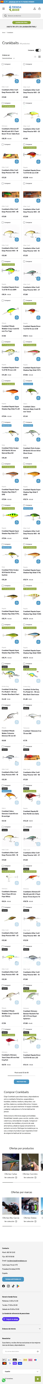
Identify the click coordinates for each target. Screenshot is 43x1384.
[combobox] (21, 15)
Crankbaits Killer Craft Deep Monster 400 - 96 (31, 773)
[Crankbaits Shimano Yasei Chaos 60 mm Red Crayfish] (11, 1040)
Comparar (31, 50)
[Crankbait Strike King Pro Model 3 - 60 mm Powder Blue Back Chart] (11, 675)
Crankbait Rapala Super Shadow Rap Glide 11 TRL (32, 571)
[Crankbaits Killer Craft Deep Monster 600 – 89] (11, 194)
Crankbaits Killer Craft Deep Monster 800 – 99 (10, 973)
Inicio (3, 32)
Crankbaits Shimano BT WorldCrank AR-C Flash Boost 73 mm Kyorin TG (31, 894)
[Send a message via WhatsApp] (3, 1380)
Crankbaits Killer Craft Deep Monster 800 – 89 (31, 532)
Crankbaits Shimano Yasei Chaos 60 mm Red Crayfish (10, 1057)
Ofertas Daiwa (30, 1218)
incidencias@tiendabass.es (17, 1261)
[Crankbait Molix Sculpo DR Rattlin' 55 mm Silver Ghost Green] (32, 433)
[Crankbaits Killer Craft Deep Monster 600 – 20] (32, 114)
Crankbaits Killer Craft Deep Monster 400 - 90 (10, 171)
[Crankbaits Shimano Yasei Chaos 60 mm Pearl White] (11, 877)
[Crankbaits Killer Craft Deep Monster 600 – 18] (11, 838)
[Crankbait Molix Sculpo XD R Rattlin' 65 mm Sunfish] (11, 555)
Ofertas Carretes (30, 1174)
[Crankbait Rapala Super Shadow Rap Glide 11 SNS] (32, 597)
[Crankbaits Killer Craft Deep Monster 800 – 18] (11, 233)
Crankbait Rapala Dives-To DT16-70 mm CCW (32, 327)
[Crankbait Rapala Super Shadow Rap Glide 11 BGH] (32, 636)
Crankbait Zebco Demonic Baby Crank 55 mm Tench (31, 409)
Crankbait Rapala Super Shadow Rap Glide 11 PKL (11, 651)
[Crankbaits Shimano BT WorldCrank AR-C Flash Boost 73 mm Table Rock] (11, 114)
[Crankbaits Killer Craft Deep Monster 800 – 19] (11, 757)
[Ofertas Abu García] (10, 1206)
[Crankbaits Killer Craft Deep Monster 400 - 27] (32, 838)
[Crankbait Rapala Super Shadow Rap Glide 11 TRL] (32, 555)
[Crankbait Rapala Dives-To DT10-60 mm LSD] (32, 1040)
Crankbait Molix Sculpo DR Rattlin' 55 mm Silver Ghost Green (32, 450)
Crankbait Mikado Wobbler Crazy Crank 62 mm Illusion (10, 1013)
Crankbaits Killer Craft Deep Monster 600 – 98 (10, 91)
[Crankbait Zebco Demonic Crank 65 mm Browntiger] (11, 796)
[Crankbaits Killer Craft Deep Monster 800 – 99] (11, 957)
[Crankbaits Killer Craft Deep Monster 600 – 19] (32, 957)
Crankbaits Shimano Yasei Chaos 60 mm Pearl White (9, 893)
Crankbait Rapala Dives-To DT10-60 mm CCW (32, 171)
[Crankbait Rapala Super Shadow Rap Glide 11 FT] (11, 516)
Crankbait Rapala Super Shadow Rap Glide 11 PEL (11, 612)
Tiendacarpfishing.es (13, 1279)
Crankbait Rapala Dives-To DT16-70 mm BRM (10, 288)
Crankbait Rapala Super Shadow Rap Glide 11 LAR (11, 407)
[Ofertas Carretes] (30, 1162)
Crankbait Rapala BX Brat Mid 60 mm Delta (31, 812)
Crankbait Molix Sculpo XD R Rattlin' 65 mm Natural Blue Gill (10, 450)
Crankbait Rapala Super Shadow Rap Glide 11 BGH (32, 651)
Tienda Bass (9, 1378)
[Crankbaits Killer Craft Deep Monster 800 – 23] (11, 918)
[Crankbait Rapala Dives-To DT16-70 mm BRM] (11, 272)
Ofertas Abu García (10, 1218)
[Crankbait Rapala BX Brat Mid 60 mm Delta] (32, 796)
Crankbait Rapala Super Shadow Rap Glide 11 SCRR (32, 492)
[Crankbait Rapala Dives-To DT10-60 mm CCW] (32, 155)
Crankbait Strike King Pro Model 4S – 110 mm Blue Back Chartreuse (31, 691)
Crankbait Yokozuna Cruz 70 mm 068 (32, 732)
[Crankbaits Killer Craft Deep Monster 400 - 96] (32, 757)
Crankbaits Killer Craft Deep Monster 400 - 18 (31, 249)
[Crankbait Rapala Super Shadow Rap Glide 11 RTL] (32, 353)
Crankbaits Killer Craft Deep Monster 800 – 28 (31, 210)
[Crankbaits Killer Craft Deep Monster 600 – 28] (32, 75)
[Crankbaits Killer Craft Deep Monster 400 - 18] (32, 233)
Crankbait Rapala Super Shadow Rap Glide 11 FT (10, 532)
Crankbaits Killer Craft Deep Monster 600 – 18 (10, 854)
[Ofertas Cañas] (10, 1162)
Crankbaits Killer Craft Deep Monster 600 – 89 (10, 210)
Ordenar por (6, 55)
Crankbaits (10, 32)
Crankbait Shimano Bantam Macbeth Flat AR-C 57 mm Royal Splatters (31, 1015)
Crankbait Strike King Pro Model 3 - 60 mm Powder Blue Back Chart (10, 691)
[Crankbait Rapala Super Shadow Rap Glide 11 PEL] (11, 597)
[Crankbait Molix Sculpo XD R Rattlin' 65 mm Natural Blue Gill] (11, 433)
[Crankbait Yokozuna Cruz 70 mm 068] (32, 716)
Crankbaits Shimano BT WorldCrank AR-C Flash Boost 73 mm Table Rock (11, 131)
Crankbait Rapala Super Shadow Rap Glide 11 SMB (10, 491)
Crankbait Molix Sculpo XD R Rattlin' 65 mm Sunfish (10, 572)
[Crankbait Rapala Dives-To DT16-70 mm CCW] (32, 311)
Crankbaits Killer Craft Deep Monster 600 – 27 (31, 288)
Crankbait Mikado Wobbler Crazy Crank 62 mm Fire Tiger (10, 328)
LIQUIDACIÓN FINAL (21, 22)
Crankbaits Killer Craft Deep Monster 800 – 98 (31, 934)
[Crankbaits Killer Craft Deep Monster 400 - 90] (11, 155)
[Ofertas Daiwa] (30, 1206)
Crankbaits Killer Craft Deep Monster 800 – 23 (10, 934)
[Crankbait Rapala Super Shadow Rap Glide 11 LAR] (11, 392)
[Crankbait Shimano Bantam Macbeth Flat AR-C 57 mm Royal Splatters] (32, 996)
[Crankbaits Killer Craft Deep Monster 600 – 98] (11, 75)
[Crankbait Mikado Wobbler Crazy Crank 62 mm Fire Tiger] (11, 311)
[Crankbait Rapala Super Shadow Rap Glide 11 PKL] (11, 636)
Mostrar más (21, 1082)
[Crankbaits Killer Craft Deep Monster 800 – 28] (32, 194)
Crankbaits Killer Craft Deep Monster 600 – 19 (31, 973)
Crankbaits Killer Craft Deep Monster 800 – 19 (10, 773)
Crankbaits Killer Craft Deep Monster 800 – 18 (10, 249)
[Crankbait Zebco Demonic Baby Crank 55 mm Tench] (32, 392)
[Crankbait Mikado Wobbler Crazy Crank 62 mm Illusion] (11, 996)
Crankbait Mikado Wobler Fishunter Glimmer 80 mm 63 (9, 733)
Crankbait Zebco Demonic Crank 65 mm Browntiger (10, 813)
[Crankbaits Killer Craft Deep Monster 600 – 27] (32, 272)
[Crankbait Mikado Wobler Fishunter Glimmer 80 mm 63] (11, 716)
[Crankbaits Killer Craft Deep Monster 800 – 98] (32, 918)
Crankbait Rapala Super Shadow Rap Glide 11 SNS (32, 612)
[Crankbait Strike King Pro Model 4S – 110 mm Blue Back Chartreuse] (32, 675)
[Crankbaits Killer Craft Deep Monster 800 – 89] (32, 516)
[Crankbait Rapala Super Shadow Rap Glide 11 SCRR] (32, 475)
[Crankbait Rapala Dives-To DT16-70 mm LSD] (11, 353)
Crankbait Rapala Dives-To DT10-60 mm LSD (32, 1056)
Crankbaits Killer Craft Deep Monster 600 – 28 (31, 91)
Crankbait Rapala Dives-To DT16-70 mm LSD (10, 368)
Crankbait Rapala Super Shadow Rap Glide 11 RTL (32, 369)
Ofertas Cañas (11, 1174)
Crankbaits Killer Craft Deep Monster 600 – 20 (31, 130)
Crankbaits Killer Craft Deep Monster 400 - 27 (31, 854)
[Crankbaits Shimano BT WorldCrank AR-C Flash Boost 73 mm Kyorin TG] (32, 877)
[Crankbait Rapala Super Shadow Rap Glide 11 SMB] (11, 475)
